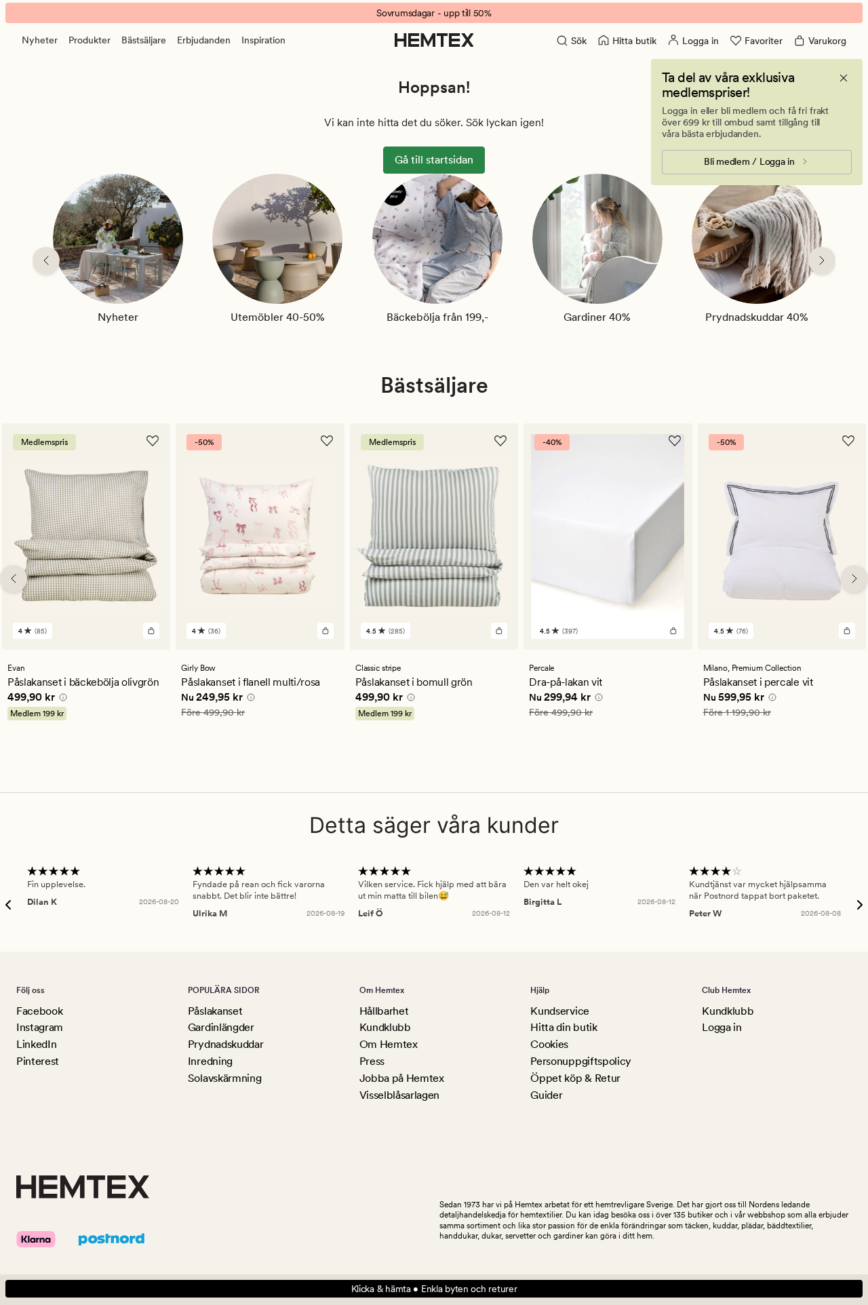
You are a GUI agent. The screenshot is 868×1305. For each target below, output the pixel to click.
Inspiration (263, 40)
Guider (546, 1095)
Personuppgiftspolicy (580, 1061)
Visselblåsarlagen (399, 1095)
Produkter (89, 40)
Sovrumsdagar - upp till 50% (433, 13)
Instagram (39, 1027)
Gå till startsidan (434, 159)
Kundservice (559, 1011)
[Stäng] (843, 78)
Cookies (549, 1044)
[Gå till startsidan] (434, 40)
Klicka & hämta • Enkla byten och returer (434, 1288)
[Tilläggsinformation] (61, 699)
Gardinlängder (221, 1027)
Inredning (210, 1061)
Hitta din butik (563, 1027)
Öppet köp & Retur (575, 1078)
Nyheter (40, 40)
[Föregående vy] (46, 260)
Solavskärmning (225, 1078)
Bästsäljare (143, 40)
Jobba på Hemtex (401, 1078)
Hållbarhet (384, 1011)
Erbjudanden (204, 40)
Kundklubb (385, 1027)
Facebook (39, 1011)
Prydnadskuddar (226, 1044)
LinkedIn (36, 1044)
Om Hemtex (388, 1044)
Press (371, 1061)
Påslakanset (215, 1011)
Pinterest (37, 1061)
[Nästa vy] (821, 260)
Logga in (721, 1027)
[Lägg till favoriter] (152, 441)
